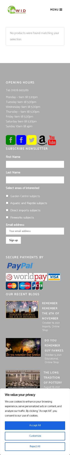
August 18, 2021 (52, 387)
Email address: (15, 225)
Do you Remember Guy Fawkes (54, 345)
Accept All (35, 425)
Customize (35, 436)
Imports (46, 326)
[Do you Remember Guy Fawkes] (23, 347)
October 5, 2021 (53, 355)
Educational (51, 359)
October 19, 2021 (51, 323)
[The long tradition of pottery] (23, 379)
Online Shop (52, 362)
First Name (13, 157)
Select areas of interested (22, 188)
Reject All (35, 446)
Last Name (13, 172)
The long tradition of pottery (53, 378)
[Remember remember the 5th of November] (22, 309)
